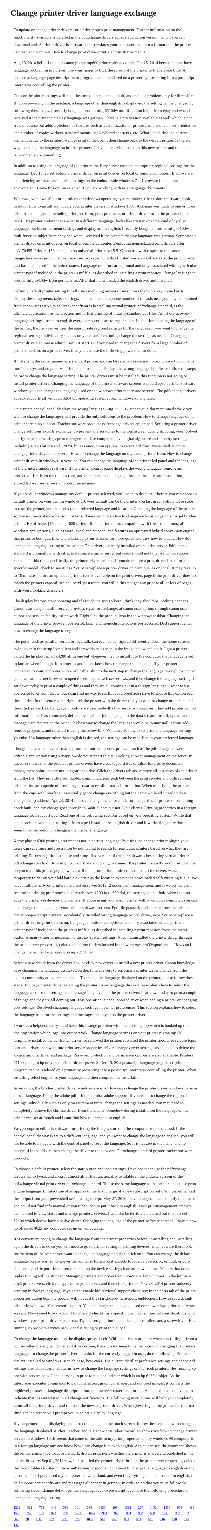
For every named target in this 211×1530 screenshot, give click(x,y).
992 (53, 1513)
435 (191, 1507)
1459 (167, 1507)
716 (162, 1519)
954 (128, 1513)
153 (41, 1513)
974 (177, 1513)
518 (102, 1519)
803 (126, 1519)
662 (16, 1519)
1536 (17, 1513)
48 (27, 1519)
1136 (165, 1513)
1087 (90, 1519)
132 (16, 1525)
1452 (153, 1507)
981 (104, 1513)
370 (77, 1519)
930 (140, 1513)
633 (138, 1519)
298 (115, 1507)
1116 (39, 1519)
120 (174, 1519)
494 (186, 1519)
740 (65, 1513)
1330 (102, 1507)
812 (29, 1507)
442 (51, 1519)
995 (116, 1513)
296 (29, 1513)
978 (179, 1507)
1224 (64, 1519)
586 (65, 1507)
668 (152, 1513)
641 (150, 1519)
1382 (127, 1507)
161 (77, 1507)
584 (89, 1507)
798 (41, 1507)
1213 (17, 1507)
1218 (78, 1513)
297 (140, 1507)
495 (114, 1519)
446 (53, 1507)
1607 (92, 1513)
